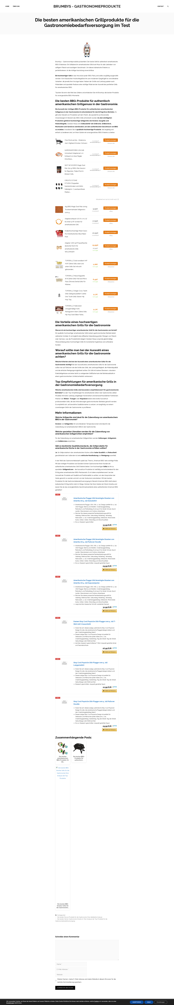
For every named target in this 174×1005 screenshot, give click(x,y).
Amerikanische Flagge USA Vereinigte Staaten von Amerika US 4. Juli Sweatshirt (93, 499)
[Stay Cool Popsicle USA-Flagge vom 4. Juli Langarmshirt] (64, 663)
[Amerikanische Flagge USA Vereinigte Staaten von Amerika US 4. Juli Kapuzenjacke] (64, 581)
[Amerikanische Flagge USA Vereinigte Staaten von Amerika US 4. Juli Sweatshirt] (64, 499)
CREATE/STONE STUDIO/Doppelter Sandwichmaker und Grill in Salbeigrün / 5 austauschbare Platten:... (75, 186)
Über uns (16, 6)
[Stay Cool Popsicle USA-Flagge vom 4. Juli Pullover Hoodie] (64, 702)
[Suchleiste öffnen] (167, 6)
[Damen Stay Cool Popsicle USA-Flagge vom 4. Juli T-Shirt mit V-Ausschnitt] (64, 622)
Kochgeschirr (61, 915)
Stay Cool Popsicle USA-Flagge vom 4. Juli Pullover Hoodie (94, 702)
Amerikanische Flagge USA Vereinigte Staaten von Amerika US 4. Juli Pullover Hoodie (93, 540)
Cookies (96, 1001)
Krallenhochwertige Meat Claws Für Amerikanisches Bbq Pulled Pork (76, 234)
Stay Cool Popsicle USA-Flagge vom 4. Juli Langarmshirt (90, 664)
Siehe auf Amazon (110, 528)
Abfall (149, 1002)
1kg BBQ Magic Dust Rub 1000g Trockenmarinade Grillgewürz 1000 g (76, 209)
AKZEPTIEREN (136, 1002)
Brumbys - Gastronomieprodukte (87, 6)
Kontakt (161, 6)
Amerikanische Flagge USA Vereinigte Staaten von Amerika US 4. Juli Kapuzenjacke (93, 581)
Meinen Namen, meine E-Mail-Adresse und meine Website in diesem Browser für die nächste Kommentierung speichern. (86, 980)
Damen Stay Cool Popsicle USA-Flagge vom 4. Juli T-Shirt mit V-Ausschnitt (94, 622)
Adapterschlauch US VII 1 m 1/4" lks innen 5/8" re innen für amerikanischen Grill (76, 221)
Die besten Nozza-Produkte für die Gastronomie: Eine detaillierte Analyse (79, 917)
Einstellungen (10, 1003)
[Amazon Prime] (114, 525)
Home (7, 6)
